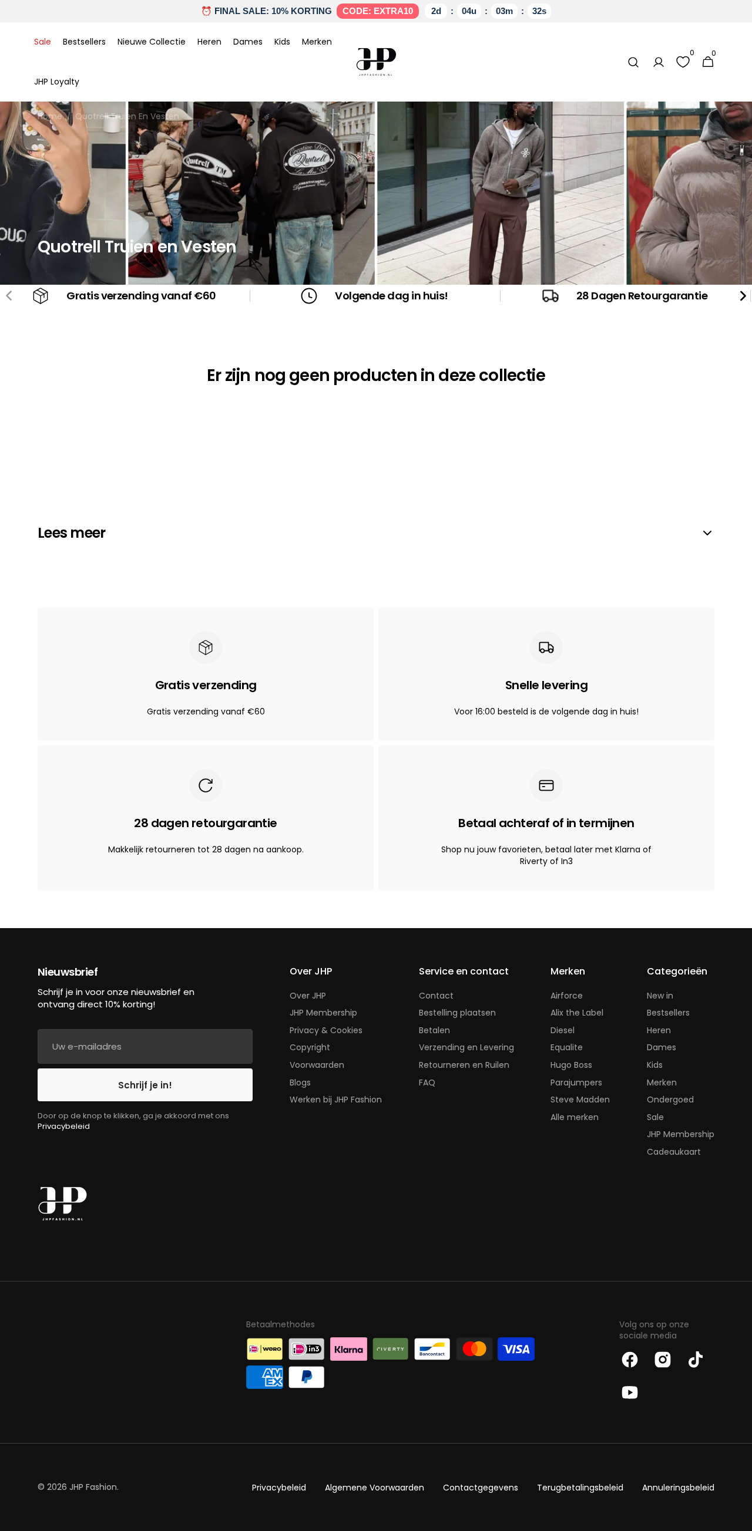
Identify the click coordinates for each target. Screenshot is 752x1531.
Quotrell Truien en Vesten (127, 116)
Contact (436, 995)
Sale (655, 1117)
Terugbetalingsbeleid (580, 1487)
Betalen (434, 1030)
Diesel (562, 1030)
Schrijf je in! (145, 1085)
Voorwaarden (317, 1065)
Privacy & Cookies (326, 1030)
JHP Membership (323, 1013)
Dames (661, 1047)
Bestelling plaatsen (457, 1013)
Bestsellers (668, 1013)
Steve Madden (580, 1099)
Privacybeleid (64, 1126)
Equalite (566, 1047)
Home (50, 116)
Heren (659, 1030)
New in (660, 995)
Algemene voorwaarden (374, 1487)
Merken (662, 1082)
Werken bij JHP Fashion (336, 1099)
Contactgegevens (480, 1487)
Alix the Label (576, 1013)
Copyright (310, 1047)
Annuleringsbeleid (678, 1487)
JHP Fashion (93, 1487)
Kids (655, 1065)
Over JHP (308, 995)
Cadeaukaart (674, 1152)
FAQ (427, 1082)
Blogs (300, 1082)
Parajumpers (576, 1082)
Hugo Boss (571, 1065)
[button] (633, 62)
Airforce (566, 995)
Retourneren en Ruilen (464, 1065)
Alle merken (574, 1117)
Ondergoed (670, 1099)
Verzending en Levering (466, 1047)
